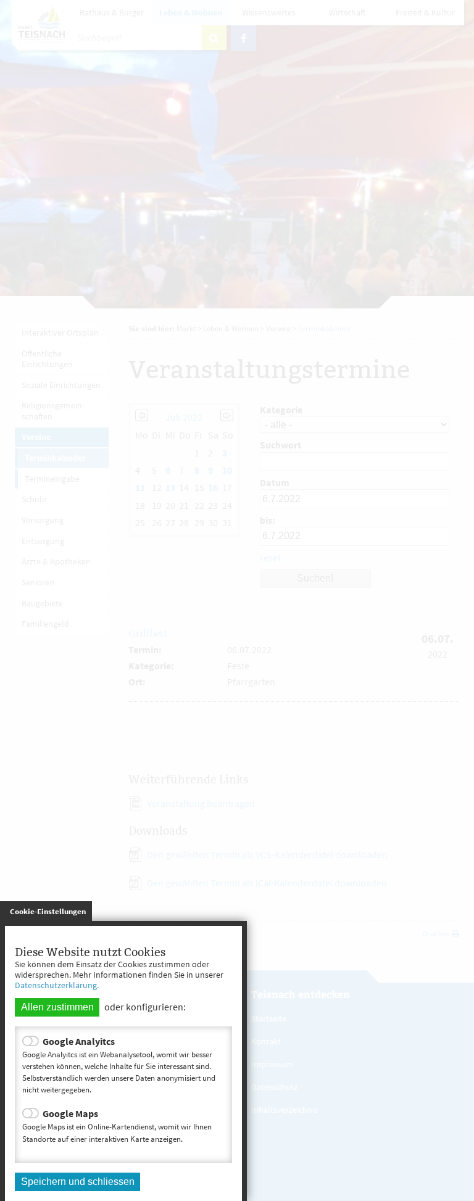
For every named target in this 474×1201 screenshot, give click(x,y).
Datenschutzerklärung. (57, 985)
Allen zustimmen (57, 1007)
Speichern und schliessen (78, 1181)
